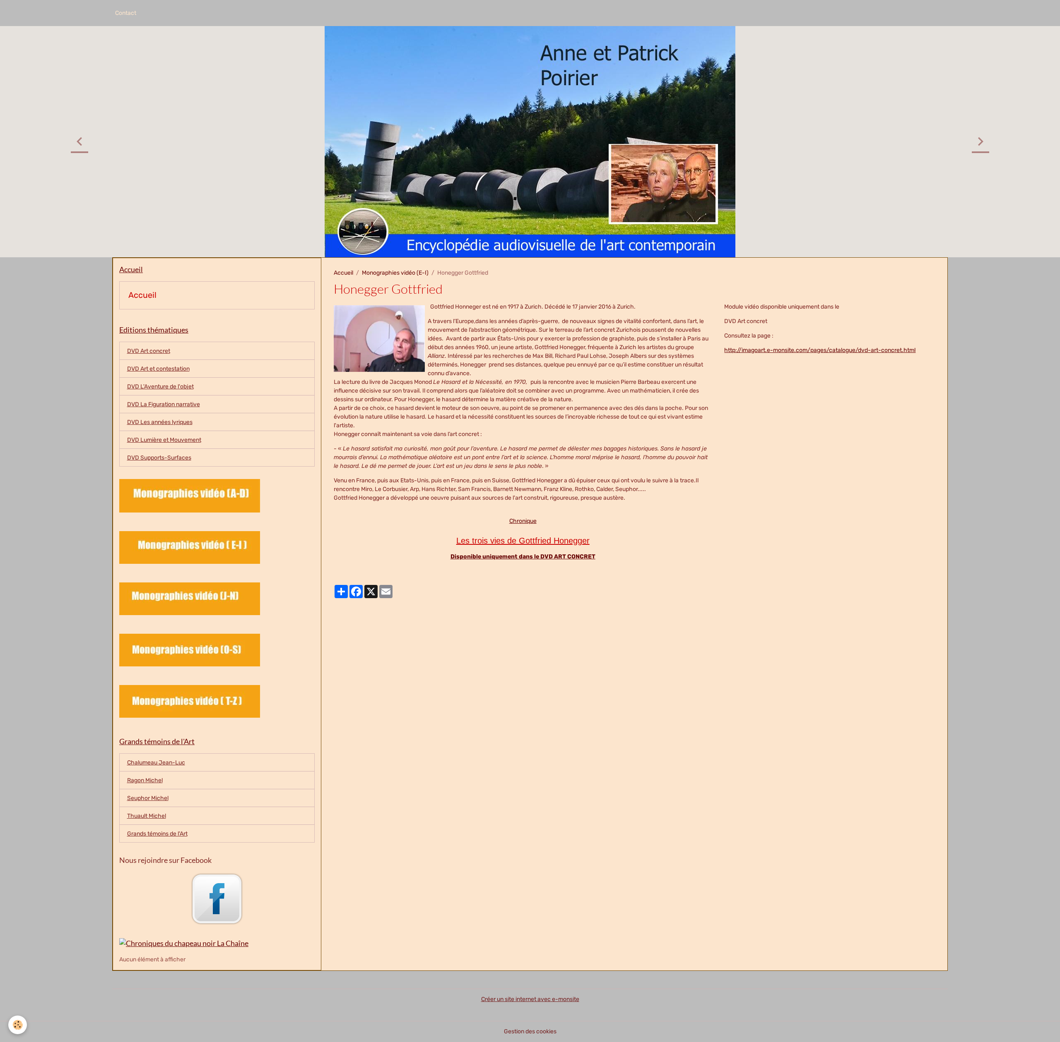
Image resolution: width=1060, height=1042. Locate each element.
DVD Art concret (148, 351)
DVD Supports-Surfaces (159, 457)
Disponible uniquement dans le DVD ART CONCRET (522, 556)
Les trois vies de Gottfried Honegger (523, 540)
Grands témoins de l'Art (157, 833)
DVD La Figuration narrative (163, 404)
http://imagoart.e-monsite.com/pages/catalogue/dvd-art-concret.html (819, 350)
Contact (125, 13)
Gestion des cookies (530, 1031)
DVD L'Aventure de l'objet (160, 386)
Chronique (523, 521)
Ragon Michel (145, 780)
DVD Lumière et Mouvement (164, 439)
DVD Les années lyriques (160, 422)
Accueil (343, 272)
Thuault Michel (146, 815)
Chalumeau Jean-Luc (156, 762)
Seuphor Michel (148, 798)
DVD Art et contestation (158, 368)
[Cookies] (17, 1025)
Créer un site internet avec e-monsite (530, 999)
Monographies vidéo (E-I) (395, 272)
